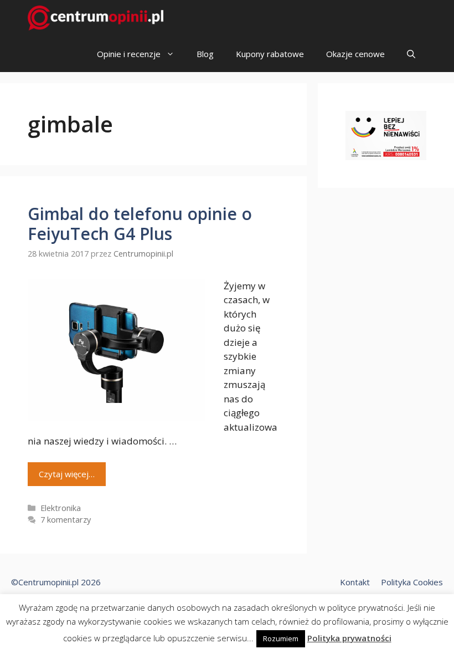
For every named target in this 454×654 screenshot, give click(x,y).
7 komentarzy (65, 519)
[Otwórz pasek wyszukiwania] (411, 54)
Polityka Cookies (412, 581)
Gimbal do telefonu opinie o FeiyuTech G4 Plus (140, 223)
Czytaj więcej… (67, 473)
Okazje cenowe (355, 53)
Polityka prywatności (349, 637)
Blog (205, 53)
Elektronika (60, 508)
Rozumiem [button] (280, 638)
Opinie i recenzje (129, 53)
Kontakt (355, 581)
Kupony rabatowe (270, 53)
